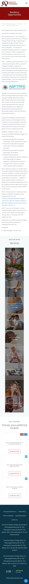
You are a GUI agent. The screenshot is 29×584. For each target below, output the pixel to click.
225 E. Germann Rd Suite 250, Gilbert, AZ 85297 (14, 465)
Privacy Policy (22, 511)
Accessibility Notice (21, 515)
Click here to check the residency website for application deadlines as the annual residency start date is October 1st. (14, 203)
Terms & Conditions (8, 515)
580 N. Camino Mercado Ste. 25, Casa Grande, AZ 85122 (14, 443)
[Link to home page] (12, 3)
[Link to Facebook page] (26, 434)
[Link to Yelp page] (21, 434)
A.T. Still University (19, 36)
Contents (20, 24)
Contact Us (14, 520)
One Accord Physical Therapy (9, 24)
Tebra (21, 578)
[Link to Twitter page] (24, 434)
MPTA (8, 58)
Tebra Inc (14, 511)
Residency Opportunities (12, 25)
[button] (26, 3)
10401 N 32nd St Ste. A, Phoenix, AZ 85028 (14, 487)
